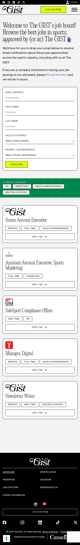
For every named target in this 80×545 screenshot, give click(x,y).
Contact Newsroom (14, 495)
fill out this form (56, 75)
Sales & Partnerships (48, 186)
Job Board (9, 472)
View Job (40, 236)
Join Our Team (10, 487)
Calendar (45, 479)
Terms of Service (50, 531)
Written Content (16, 192)
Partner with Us (49, 487)
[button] (74, 9)
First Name (12, 107)
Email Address (14, 92)
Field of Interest (16, 135)
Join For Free (53, 9)
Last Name (11, 121)
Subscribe (16, 164)
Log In (73, 2)
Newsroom (9, 479)
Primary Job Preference (20, 150)
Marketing (21, 186)
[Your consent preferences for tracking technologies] (6, 538)
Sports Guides (48, 472)
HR (7, 186)
